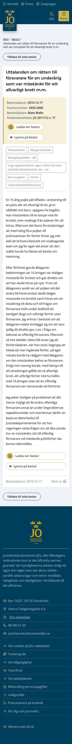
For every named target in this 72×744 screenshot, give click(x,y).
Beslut (16, 39)
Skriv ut (56, 481)
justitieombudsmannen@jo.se (29, 633)
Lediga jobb (16, 695)
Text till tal (15, 670)
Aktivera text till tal (21, 727)
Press (29, 4)
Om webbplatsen (20, 679)
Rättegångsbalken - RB (22, 157)
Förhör (35, 177)
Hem (6, 39)
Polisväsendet (16, 150)
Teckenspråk (17, 654)
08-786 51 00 (16, 625)
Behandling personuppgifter (27, 687)
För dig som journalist (23, 711)
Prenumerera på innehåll (25, 703)
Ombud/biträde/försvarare (24, 185)
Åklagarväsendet (40, 150)
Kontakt (12, 4)
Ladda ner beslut (28, 127)
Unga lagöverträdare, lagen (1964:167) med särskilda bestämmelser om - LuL (34, 167)
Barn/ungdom (16, 177)
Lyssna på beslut (25, 137)
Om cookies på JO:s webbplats (29, 646)
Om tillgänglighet (20, 662)
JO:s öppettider (20, 617)
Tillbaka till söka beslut (21, 57)
